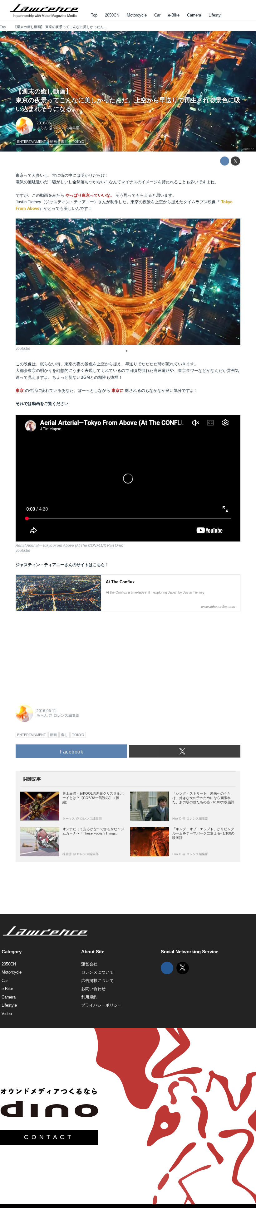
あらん (42, 128)
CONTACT (49, 1137)
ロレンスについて (97, 972)
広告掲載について (97, 980)
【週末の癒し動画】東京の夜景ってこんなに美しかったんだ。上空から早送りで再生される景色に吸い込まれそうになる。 (128, 100)
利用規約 (89, 997)
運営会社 (89, 964)
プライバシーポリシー (101, 1005)
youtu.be (248, 149)
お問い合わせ (93, 988)
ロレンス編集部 (66, 128)
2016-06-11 (46, 123)
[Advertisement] (62, 654)
